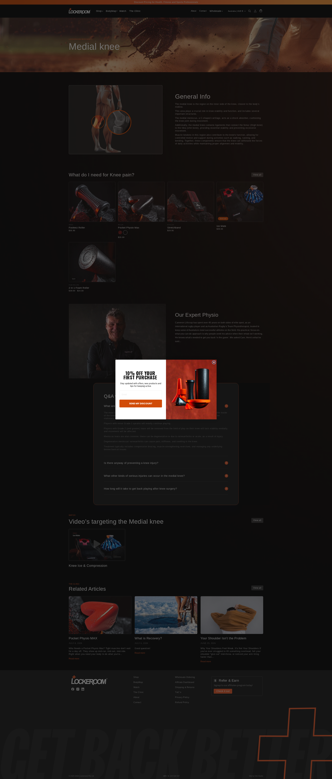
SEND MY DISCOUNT (140, 403)
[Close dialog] (214, 362)
